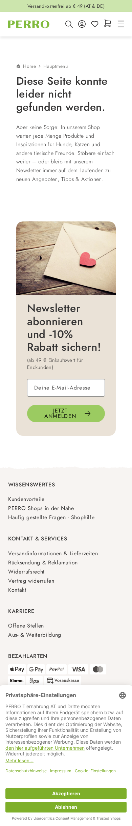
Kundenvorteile (26, 499)
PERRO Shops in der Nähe (41, 508)
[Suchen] (69, 24)
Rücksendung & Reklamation (43, 562)
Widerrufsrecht (26, 572)
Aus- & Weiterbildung (34, 635)
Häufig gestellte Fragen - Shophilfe (51, 517)
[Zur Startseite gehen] (28, 24)
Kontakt (17, 590)
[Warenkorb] (107, 24)
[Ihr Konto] (81, 24)
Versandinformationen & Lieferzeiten (53, 553)
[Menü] (120, 24)
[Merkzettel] (94, 24)
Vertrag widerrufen (31, 581)
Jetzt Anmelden (60, 413)
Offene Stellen (26, 626)
